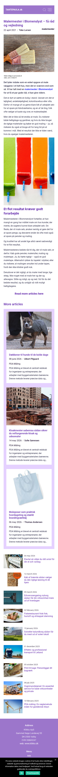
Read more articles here (29, 293)
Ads (29, 755)
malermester (48, 29)
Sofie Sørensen (31, 440)
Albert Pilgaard (31, 359)
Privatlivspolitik (33, 773)
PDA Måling (14, 364)
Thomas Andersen (33, 522)
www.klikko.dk (31, 743)
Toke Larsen (25, 30)
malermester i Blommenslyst (39, 89)
